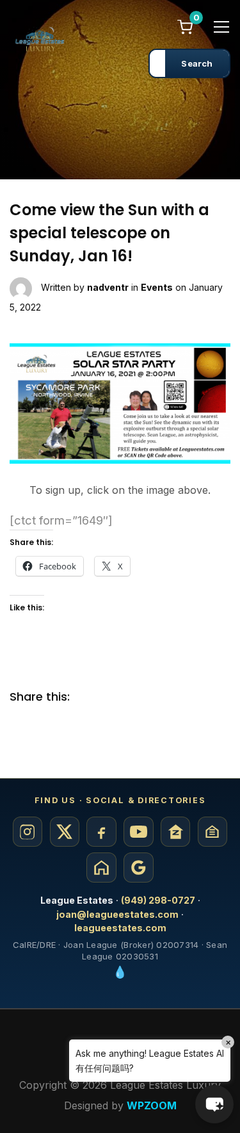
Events (157, 287)
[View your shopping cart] (185, 26)
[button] (214, 1104)
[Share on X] (115, 697)
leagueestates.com (120, 927)
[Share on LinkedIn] (141, 697)
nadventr (108, 287)
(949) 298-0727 (158, 900)
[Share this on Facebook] (90, 697)
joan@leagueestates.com (117, 914)
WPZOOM (152, 1105)
